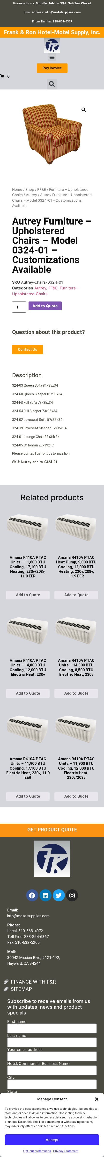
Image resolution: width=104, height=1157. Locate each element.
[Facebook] (32, 895)
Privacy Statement (65, 1151)
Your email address (24, 1049)
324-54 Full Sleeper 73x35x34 (34, 411)
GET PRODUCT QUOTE (52, 830)
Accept (52, 1139)
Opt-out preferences (37, 1151)
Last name (16, 1036)
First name (16, 1022)
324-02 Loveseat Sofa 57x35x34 (37, 419)
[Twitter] (59, 895)
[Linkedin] (45, 895)
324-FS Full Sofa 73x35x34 (32, 402)
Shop (29, 189)
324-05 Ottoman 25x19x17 (33, 445)
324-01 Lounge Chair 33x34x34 (35, 436)
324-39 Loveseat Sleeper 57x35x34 (39, 428)
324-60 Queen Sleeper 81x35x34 (37, 394)
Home (17, 189)
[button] (96, 1099)
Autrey (31, 195)
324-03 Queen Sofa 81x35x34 (35, 385)
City (11, 1077)
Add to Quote (45, 305)
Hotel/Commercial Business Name (38, 1063)
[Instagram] (72, 895)
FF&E (41, 189)
